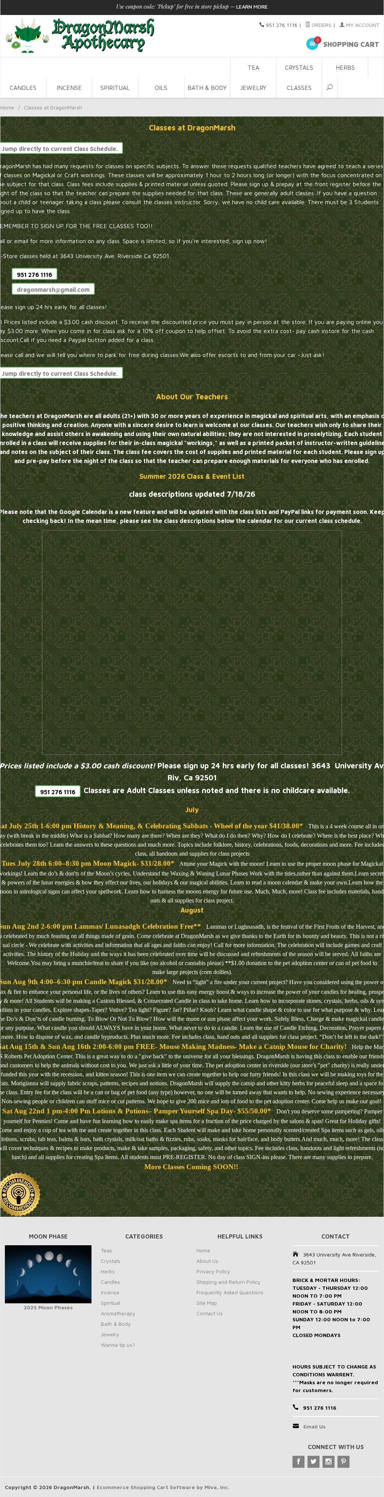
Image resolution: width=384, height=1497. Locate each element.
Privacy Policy (213, 1271)
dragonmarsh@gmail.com (53, 289)
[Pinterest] (344, 1462)
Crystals (299, 67)
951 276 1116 (34, 274)
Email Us (314, 1426)
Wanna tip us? (118, 1345)
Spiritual (115, 87)
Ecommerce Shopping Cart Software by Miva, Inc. (163, 1487)
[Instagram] (328, 1462)
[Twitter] (314, 1462)
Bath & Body (207, 87)
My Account (362, 25)
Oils (161, 87)
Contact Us (209, 1313)
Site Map (206, 1303)
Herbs (345, 67)
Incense (69, 87)
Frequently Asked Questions (229, 1292)
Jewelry (253, 87)
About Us (207, 1261)
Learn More (252, 6)
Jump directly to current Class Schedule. (60, 148)
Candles (23, 87)
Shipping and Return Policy (228, 1282)
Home (7, 107)
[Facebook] (298, 1462)
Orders (321, 25)
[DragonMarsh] (115, 36)
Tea (253, 67)
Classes (299, 87)
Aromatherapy (118, 1313)
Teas (106, 1250)
